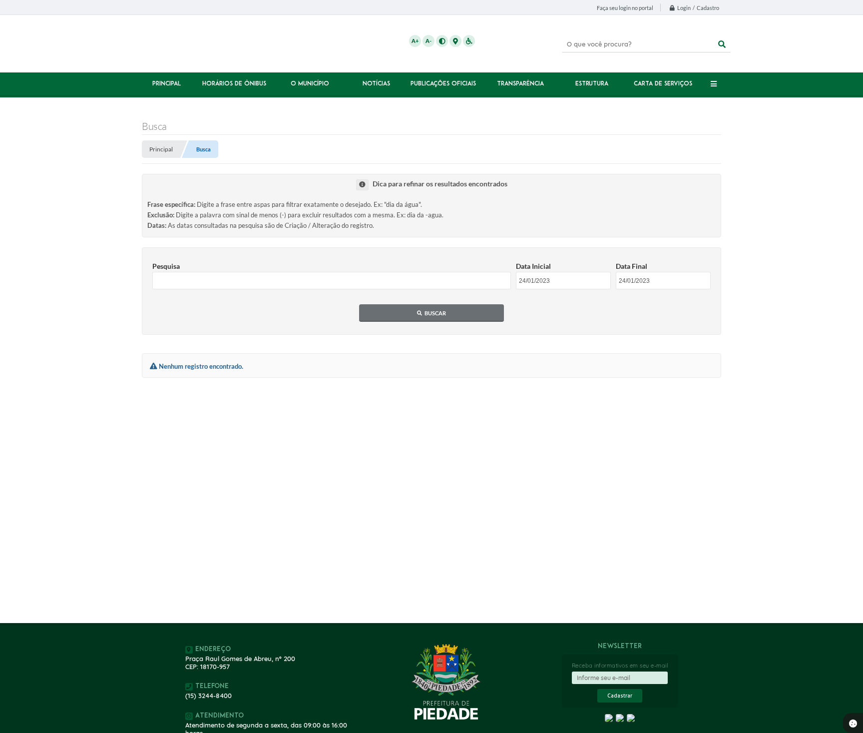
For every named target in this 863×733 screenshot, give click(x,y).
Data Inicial (533, 266)
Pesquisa (166, 266)
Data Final (631, 266)
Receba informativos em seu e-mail (620, 665)
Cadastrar (619, 696)
